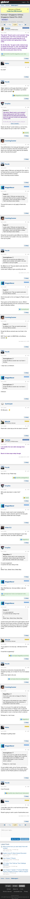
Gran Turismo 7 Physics (9, 858)
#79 (28, 509)
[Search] (28, 2)
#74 (28, 407)
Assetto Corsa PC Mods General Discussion (14, 853)
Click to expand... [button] (15, 123)
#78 (28, 489)
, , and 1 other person (18, 793)
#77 (28, 471)
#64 (28, 107)
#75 (28, 426)
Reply (27, 58)
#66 (28, 168)
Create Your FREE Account (14, 11)
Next (20, 24)
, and (20, 655)
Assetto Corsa (6, 855)
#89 (28, 786)
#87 (28, 731)
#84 (28, 644)
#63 (28, 85)
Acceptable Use (18, 891)
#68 (28, 222)
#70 (28, 287)
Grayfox (5, 610)
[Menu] (5, 2)
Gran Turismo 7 (6, 860)
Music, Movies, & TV (7, 850)
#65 (28, 144)
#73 (28, 381)
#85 (28, 667)
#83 (28, 607)
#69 (28, 254)
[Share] (26, 33)
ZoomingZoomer (7, 257)
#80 (28, 531)
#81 (28, 551)
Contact (9, 889)
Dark (15, 886)
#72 (28, 355)
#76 (28, 444)
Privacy (26, 891)
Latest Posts (5, 844)
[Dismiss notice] (27, 9)
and (22, 95)
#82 (28, 585)
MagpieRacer (6, 554)
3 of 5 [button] (15, 24)
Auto (22, 886)
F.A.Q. (21, 889)
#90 (28, 805)
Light (8, 886)
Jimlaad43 (4, 21)
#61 (28, 32)
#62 (28, 67)
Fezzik (4, 194)
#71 (28, 321)
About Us (15, 889)
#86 (28, 691)
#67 (28, 191)
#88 (28, 749)
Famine (5, 110)
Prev (9, 24)
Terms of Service (7, 891)
